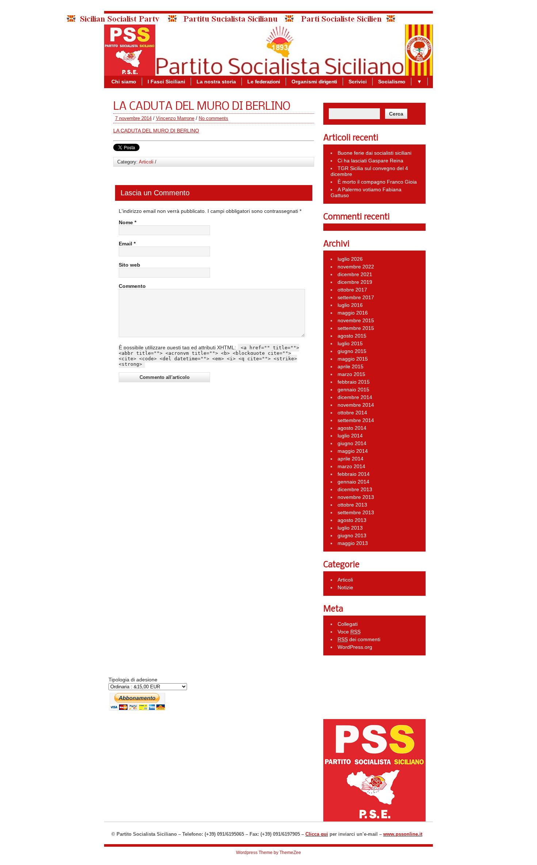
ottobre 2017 (352, 290)
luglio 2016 (350, 305)
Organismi (314, 81)
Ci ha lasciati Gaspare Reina (370, 160)
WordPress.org (355, 647)
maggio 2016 (353, 313)
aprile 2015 (350, 366)
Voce (349, 632)
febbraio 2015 (354, 382)
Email (127, 244)
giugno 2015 (352, 351)
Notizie (345, 587)
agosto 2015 (352, 336)
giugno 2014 (352, 443)
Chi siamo (123, 81)
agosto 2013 (352, 520)
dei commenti (359, 639)
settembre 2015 (356, 328)
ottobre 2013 (352, 505)
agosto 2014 (352, 428)
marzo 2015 (351, 374)
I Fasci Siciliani (166, 81)
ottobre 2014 (352, 412)
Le (263, 81)
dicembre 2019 (355, 282)
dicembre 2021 (355, 274)
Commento (132, 286)
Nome (127, 222)
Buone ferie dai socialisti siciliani (374, 153)
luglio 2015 (350, 343)
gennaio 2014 (353, 482)
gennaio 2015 (353, 389)
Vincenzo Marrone (175, 118)
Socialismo (391, 81)
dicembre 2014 (355, 397)
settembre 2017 (356, 297)
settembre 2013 (356, 512)
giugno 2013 (352, 535)
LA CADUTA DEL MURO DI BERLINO (156, 130)
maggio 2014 (353, 451)
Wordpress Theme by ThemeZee (268, 852)
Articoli (146, 162)
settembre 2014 (356, 420)
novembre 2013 (356, 497)
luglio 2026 (350, 259)
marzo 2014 (351, 466)
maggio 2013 (353, 543)
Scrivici (358, 81)
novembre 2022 (356, 267)
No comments (213, 118)
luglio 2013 (350, 528)
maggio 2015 (353, 359)
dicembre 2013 (355, 489)
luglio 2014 (350, 436)
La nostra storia (216, 81)
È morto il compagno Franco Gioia (377, 182)
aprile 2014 (350, 459)
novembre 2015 (356, 320)
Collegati (348, 624)
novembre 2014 (356, 405)
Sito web (129, 265)
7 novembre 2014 (133, 118)
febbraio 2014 (354, 474)
